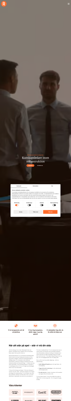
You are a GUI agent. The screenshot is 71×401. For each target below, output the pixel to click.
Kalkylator (30, 165)
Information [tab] (35, 186)
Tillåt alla (50, 212)
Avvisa (20, 212)
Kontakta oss (40, 165)
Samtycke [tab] (19, 186)
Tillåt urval (35, 212)
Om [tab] (52, 186)
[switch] (29, 205)
